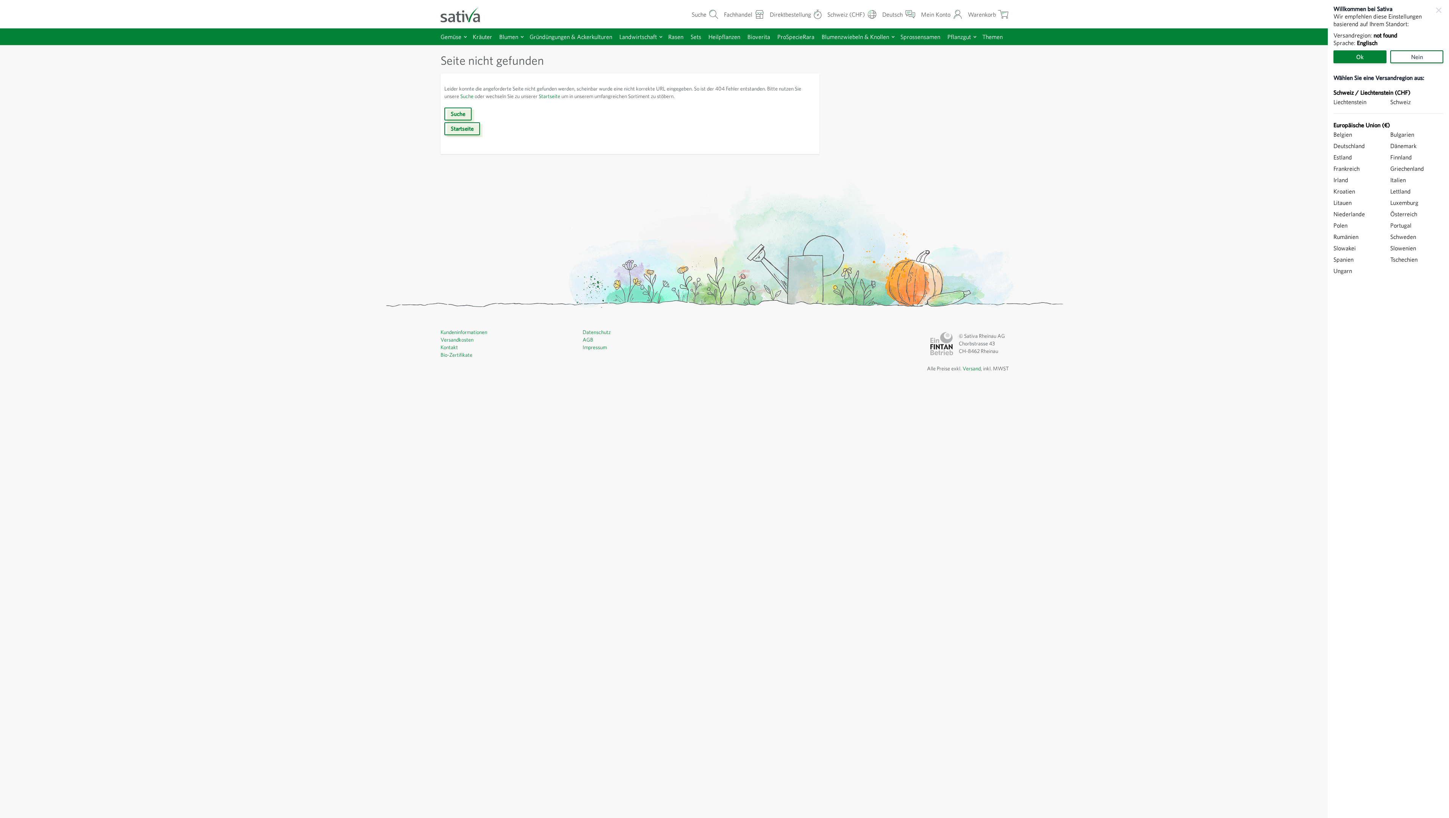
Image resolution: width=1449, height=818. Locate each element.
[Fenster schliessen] (1438, 10)
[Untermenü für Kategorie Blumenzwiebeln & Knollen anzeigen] (893, 37)
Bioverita (758, 36)
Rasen (675, 36)
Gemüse (451, 36)
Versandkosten (457, 340)
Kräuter (482, 36)
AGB (588, 340)
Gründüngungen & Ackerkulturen (571, 36)
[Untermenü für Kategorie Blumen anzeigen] (522, 37)
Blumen (508, 36)
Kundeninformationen (464, 332)
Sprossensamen (920, 36)
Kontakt (449, 347)
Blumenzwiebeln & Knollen (855, 36)
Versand (972, 368)
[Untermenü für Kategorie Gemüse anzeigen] (465, 37)
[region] (1388, 409)
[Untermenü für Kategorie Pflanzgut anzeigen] (975, 37)
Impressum (595, 347)
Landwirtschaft (638, 36)
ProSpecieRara (795, 36)
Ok (1360, 56)
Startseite (549, 96)
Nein (1417, 56)
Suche (467, 96)
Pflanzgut (959, 36)
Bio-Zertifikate (456, 355)
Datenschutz (597, 332)
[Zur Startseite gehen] (465, 14)
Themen (992, 36)
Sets (696, 36)
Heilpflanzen (724, 36)
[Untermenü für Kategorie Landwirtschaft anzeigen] (661, 37)
